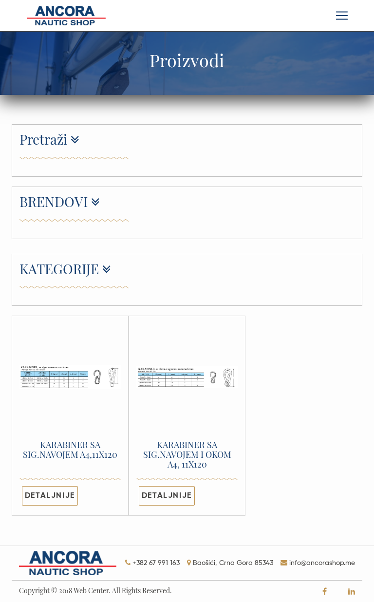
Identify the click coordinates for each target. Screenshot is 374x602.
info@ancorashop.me (322, 563)
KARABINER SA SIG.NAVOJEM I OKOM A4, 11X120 (187, 455)
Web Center (91, 590)
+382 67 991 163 (156, 563)
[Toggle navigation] (342, 15)
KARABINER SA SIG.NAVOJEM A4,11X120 (70, 450)
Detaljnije (50, 496)
